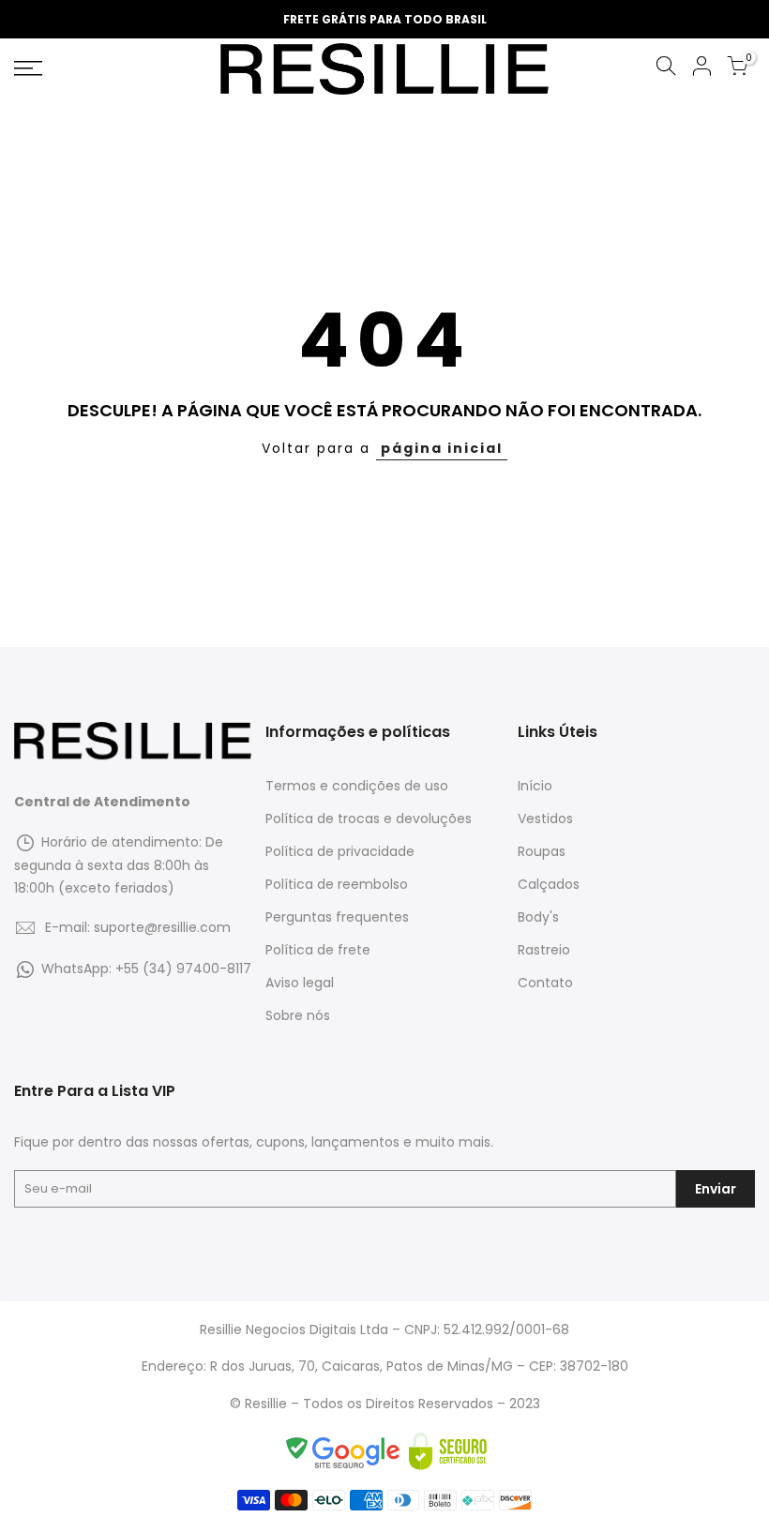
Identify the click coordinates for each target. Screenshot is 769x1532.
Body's (538, 917)
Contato (545, 982)
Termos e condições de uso (356, 785)
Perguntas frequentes (337, 917)
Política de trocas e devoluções (368, 818)
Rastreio (544, 949)
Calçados (549, 884)
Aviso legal (299, 982)
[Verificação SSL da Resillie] (448, 1451)
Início (535, 785)
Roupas (541, 851)
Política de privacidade (340, 851)
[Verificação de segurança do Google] (346, 1451)
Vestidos (545, 818)
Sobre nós (297, 1015)
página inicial (442, 448)
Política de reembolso (336, 884)
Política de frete (317, 949)
